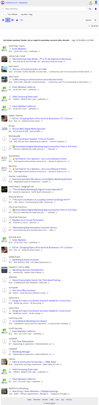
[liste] (3, 20)
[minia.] (8, 20)
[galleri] (17, 20)
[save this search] (95, 9)
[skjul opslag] (39, 51)
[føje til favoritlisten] (10, 48)
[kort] (21, 20)
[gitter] (12, 20)
